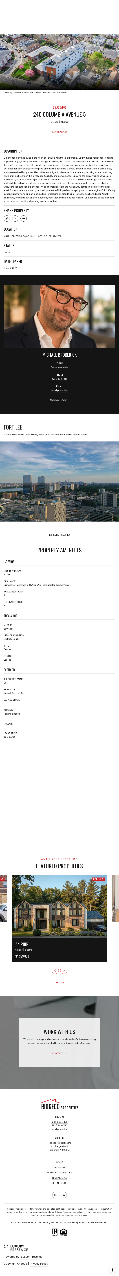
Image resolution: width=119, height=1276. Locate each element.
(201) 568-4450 (59, 1122)
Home (59, 1162)
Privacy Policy (39, 1263)
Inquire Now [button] (59, 132)
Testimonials (59, 1178)
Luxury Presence (31, 1256)
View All (59, 982)
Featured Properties (59, 1173)
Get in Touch (59, 1183)
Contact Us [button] (59, 1053)
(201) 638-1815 (59, 378)
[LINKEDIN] (64, 1195)
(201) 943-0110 (59, 1125)
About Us (59, 1167)
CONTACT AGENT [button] (59, 399)
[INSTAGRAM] (55, 1195)
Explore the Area (59, 534)
